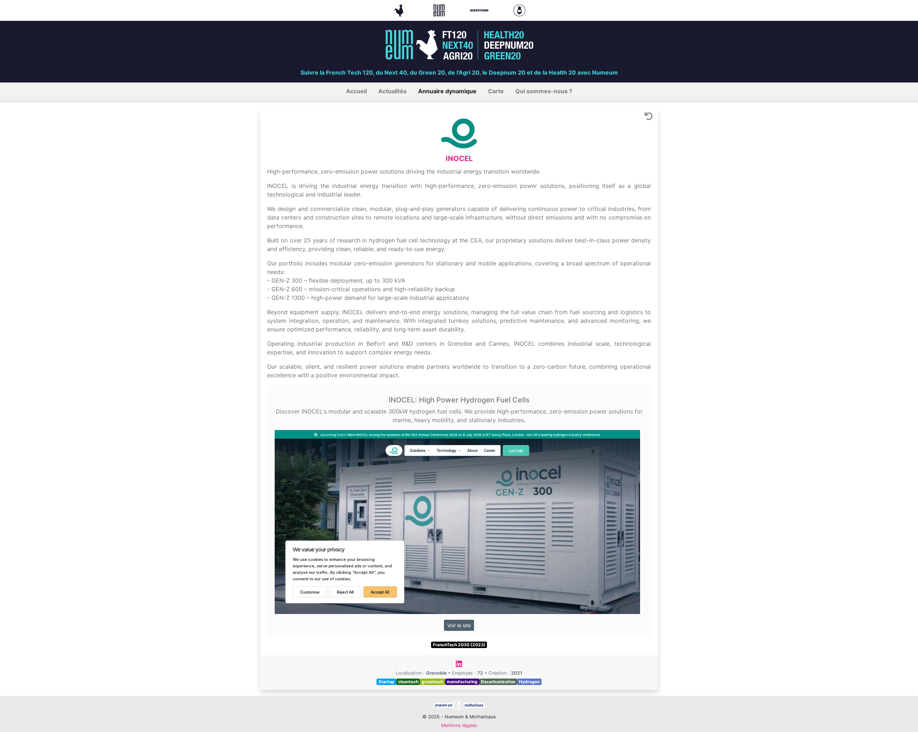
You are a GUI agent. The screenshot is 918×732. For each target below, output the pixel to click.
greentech (432, 681)
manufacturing (462, 681)
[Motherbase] (519, 9)
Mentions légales (459, 725)
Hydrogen (529, 681)
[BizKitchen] (480, 9)
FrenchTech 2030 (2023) (459, 644)
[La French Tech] (400, 9)
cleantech (408, 681)
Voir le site (459, 625)
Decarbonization (498, 681)
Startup (386, 681)
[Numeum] (440, 9)
